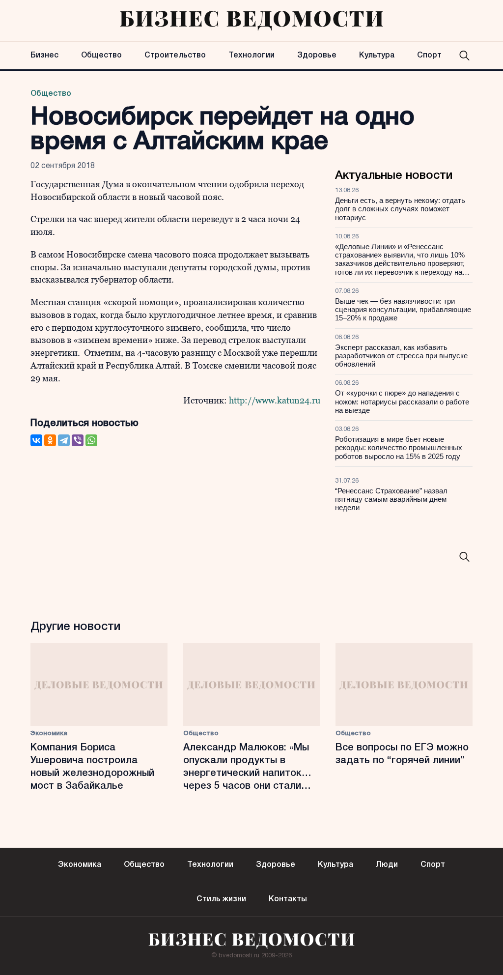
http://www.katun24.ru (274, 400)
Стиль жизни (221, 899)
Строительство (175, 55)
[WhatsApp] (91, 440)
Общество (101, 55)
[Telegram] (64, 440)
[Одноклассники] (50, 440)
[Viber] (78, 440)
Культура (376, 55)
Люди (387, 864)
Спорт (429, 55)
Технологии (251, 55)
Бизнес (44, 55)
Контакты (288, 899)
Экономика (48, 733)
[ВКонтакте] (36, 440)
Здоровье (316, 55)
